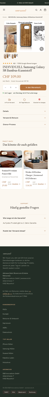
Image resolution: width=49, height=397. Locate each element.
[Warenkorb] (45, 10)
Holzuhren (6, 362)
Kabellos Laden (8, 358)
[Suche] (36, 10)
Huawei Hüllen (8, 353)
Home (5, 17)
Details (6, 111)
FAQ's (5, 309)
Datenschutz (7, 332)
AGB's (5, 328)
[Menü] (4, 9)
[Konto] (41, 10)
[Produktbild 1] (7, 56)
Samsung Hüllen (8, 349)
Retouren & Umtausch (11, 319)
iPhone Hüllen (8, 344)
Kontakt (5, 314)
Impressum (7, 323)
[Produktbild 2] (14, 56)
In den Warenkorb (33, 87)
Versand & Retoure (10, 118)
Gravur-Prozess (9, 124)
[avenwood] (21, 10)
